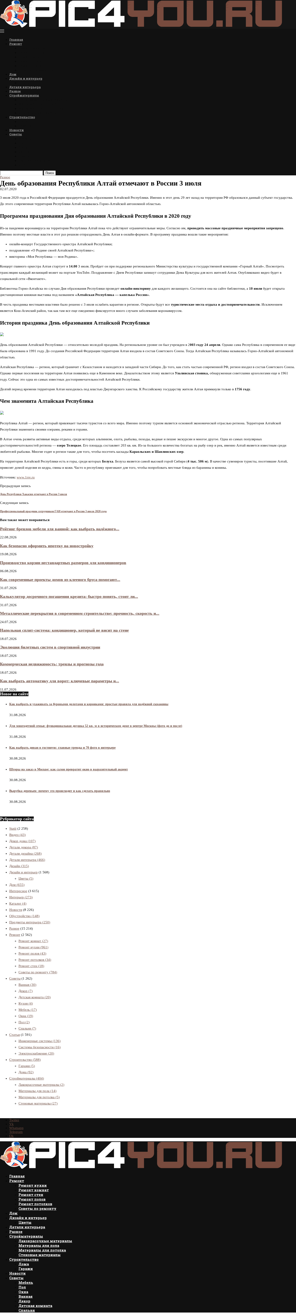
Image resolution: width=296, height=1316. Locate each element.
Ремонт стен (29, 57)
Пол (21, 143)
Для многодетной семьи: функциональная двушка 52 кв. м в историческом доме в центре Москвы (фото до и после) (95, 726)
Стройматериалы (24, 95)
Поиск (50, 173)
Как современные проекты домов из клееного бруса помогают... (60, 579)
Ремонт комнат (32, 52)
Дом (12, 74)
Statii (12, 828)
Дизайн (19, 866)
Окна (23, 147)
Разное (15, 91)
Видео (17, 835)
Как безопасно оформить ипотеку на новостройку (46, 545)
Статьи (14, 1035)
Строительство (22, 117)
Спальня (26, 165)
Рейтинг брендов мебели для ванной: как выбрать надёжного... (59, 529)
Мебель (24, 138)
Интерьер (21, 897)
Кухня (25, 1003)
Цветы (24, 83)
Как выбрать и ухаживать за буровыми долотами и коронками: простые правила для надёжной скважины (88, 704)
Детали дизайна (25, 853)
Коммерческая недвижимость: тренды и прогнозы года (52, 664)
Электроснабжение (36, 1053)
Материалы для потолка (40, 108)
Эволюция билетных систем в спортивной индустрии (50, 647)
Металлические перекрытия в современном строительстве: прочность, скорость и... (79, 613)
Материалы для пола (37, 104)
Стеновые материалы (38, 113)
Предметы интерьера (29, 922)
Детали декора (23, 847)
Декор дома (22, 841)
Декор (23, 156)
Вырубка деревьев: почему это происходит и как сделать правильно (59, 791)
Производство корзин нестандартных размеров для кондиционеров (63, 562)
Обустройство (24, 916)
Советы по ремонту (36, 70)
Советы (15, 134)
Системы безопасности (39, 1047)
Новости (16, 130)
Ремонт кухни (31, 48)
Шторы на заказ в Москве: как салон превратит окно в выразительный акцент (68, 769)
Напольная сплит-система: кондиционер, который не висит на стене (64, 630)
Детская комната (34, 160)
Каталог (17, 903)
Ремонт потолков (34, 65)
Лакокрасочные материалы (43, 99)
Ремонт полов (30, 61)
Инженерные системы (39, 1041)
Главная (16, 39)
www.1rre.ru (26, 477)
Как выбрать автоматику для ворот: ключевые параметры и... (59, 681)
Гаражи (24, 126)
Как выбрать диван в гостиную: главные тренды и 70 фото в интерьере (62, 747)
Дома (23, 121)
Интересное (18, 891)
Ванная (25, 151)
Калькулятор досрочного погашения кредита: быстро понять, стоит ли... (69, 596)
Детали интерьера (25, 87)
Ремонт (15, 44)
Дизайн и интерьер (25, 78)
